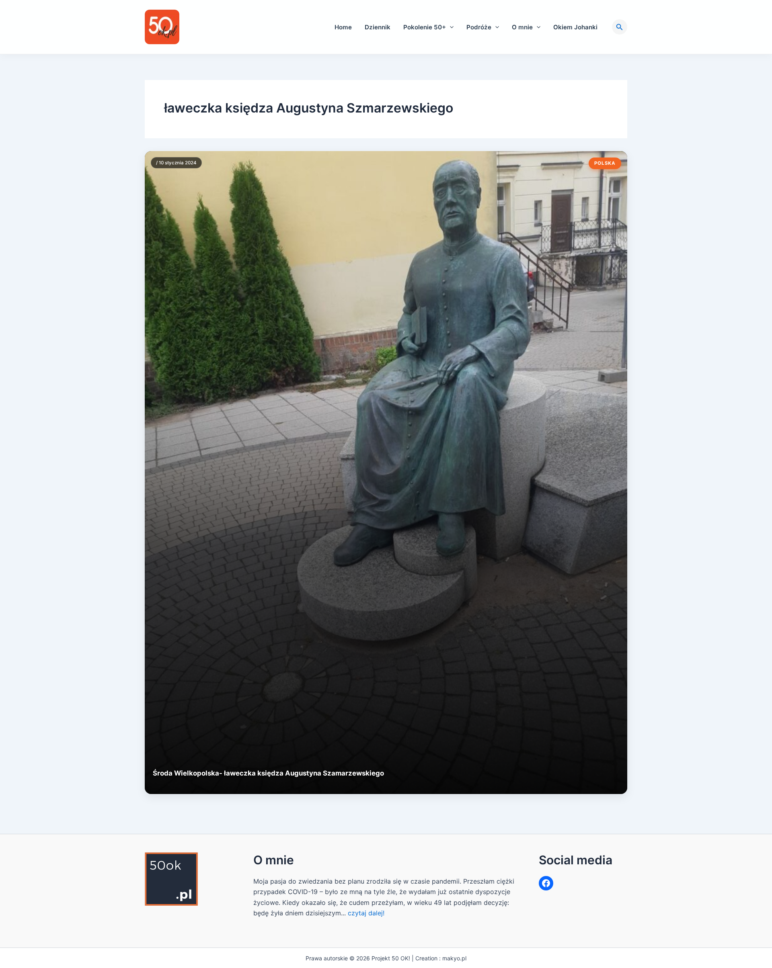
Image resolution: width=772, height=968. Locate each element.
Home (343, 27)
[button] (450, 27)
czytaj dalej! (366, 913)
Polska (605, 163)
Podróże (478, 27)
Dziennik (377, 27)
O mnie (522, 27)
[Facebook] (546, 883)
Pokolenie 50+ (424, 27)
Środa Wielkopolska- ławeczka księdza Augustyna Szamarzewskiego (268, 773)
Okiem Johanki (575, 27)
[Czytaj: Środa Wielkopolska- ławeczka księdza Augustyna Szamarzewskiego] (386, 472)
